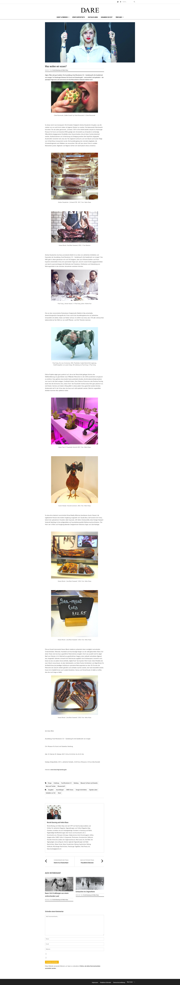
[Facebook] (120, 2)
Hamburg (76, 783)
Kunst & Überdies (62, 17)
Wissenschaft (61, 786)
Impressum (95, 982)
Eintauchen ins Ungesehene (85, 892)
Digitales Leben (93, 17)
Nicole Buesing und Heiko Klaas (60, 70)
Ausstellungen (60, 790)
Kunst (59, 793)
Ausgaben (51, 790)
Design (50, 783)
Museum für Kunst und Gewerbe (89, 783)
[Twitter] (117, 2)
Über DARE (119, 17)
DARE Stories (69, 790)
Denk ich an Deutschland (61, 862)
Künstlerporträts (78, 17)
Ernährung (56, 783)
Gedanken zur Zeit (106, 17)
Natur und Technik (50, 786)
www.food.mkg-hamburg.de (58, 769)
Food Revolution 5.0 (66, 783)
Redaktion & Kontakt (105, 982)
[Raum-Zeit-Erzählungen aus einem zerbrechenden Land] (59, 891)
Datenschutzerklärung (119, 982)
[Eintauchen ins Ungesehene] (90, 889)
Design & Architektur (81, 790)
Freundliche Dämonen (87, 862)
